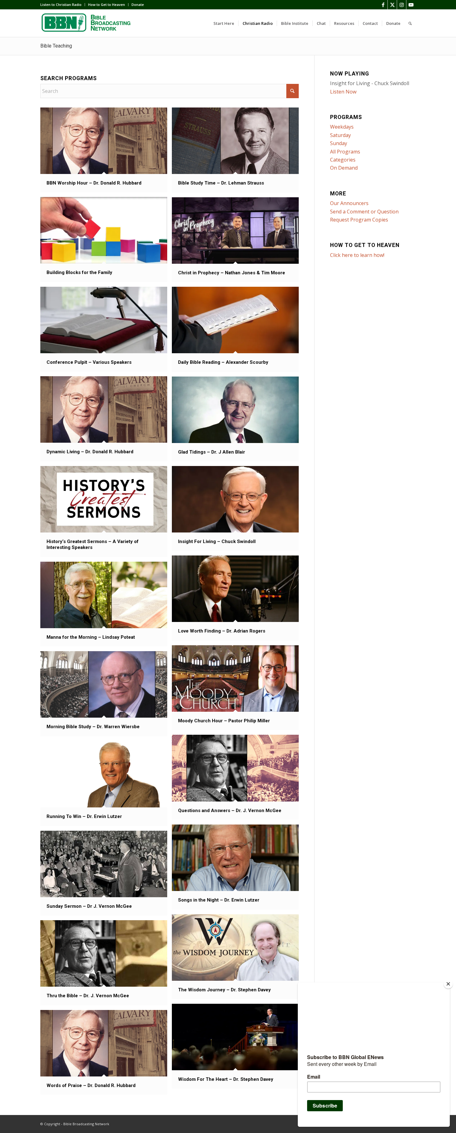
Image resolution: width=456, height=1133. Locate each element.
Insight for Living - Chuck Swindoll (369, 83)
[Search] (410, 23)
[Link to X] (392, 4)
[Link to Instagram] (401, 4)
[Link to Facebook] (382, 4)
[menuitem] (62, 4)
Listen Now (343, 91)
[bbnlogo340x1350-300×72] (86, 23)
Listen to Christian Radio (61, 4)
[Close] (448, 984)
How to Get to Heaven (106, 4)
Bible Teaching (56, 46)
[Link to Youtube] (411, 4)
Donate (138, 4)
